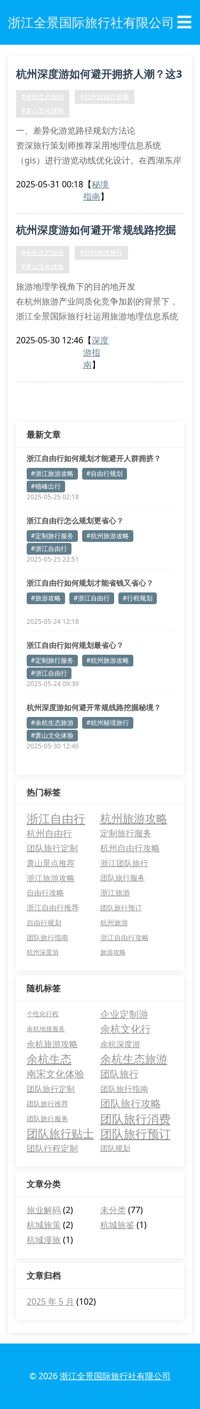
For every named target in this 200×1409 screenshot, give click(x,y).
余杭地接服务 (46, 1028)
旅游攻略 (113, 952)
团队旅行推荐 (47, 1103)
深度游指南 (96, 352)
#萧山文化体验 (42, 110)
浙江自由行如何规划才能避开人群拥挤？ (94, 458)
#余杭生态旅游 (42, 96)
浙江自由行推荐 (53, 907)
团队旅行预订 (121, 907)
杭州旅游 (114, 922)
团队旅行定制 (52, 848)
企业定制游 (124, 1014)
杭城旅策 (44, 1225)
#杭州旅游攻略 (107, 535)
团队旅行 (119, 1073)
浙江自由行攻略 (124, 937)
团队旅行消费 (135, 1118)
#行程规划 (138, 598)
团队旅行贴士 (60, 1133)
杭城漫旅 (44, 1240)
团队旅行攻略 (130, 1103)
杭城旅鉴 (117, 1225)
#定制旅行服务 (52, 535)
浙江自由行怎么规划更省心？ (75, 520)
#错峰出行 (46, 486)
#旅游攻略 (46, 598)
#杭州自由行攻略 (104, 96)
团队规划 (115, 1148)
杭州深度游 (43, 952)
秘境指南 (96, 190)
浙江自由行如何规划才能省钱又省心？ (90, 583)
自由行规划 (44, 922)
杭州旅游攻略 (133, 818)
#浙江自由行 (49, 548)
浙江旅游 (115, 892)
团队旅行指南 (47, 937)
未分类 (113, 1210)
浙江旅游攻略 (51, 877)
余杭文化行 (125, 1029)
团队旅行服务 (122, 877)
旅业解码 (44, 1210)
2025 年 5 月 (50, 1301)
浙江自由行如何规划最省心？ (75, 645)
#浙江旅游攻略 (52, 473)
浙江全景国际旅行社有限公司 (115, 1376)
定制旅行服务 (125, 833)
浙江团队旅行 (124, 863)
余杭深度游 (120, 1044)
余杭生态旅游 (133, 1058)
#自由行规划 (104, 473)
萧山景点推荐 (51, 863)
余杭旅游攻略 (52, 1044)
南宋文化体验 (55, 1073)
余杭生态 (49, 1058)
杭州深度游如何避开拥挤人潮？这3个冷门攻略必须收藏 (99, 76)
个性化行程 (43, 1013)
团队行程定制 (52, 1148)
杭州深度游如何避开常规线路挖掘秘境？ (96, 232)
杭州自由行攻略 (130, 848)
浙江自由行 (56, 818)
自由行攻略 (45, 892)
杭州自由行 (49, 833)
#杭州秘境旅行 (101, 252)
